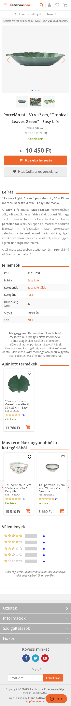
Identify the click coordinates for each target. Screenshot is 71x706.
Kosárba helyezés (38, 160)
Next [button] (68, 486)
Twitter (35, 658)
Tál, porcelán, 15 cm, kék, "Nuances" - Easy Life (52, 488)
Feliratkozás (53, 678)
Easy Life (33, 280)
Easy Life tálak (36, 287)
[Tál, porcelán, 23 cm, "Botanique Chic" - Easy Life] (18, 467)
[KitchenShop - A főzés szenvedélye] (20, 5)
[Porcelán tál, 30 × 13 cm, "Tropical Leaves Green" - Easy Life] (35, 59)
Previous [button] (2, 486)
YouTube (45, 658)
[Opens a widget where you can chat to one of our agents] (56, 699)
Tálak (30, 294)
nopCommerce (35, 701)
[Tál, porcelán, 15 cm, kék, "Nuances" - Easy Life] (52, 467)
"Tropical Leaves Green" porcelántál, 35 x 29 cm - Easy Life (17, 405)
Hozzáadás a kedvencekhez (37, 171)
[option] (19, 400)
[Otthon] (15, 15)
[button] (8, 60)
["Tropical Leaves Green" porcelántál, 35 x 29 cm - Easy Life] (18, 384)
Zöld (30, 320)
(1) (23, 499)
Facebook (26, 658)
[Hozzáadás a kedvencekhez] (29, 373)
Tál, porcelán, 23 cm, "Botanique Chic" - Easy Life (18, 488)
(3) (23, 415)
